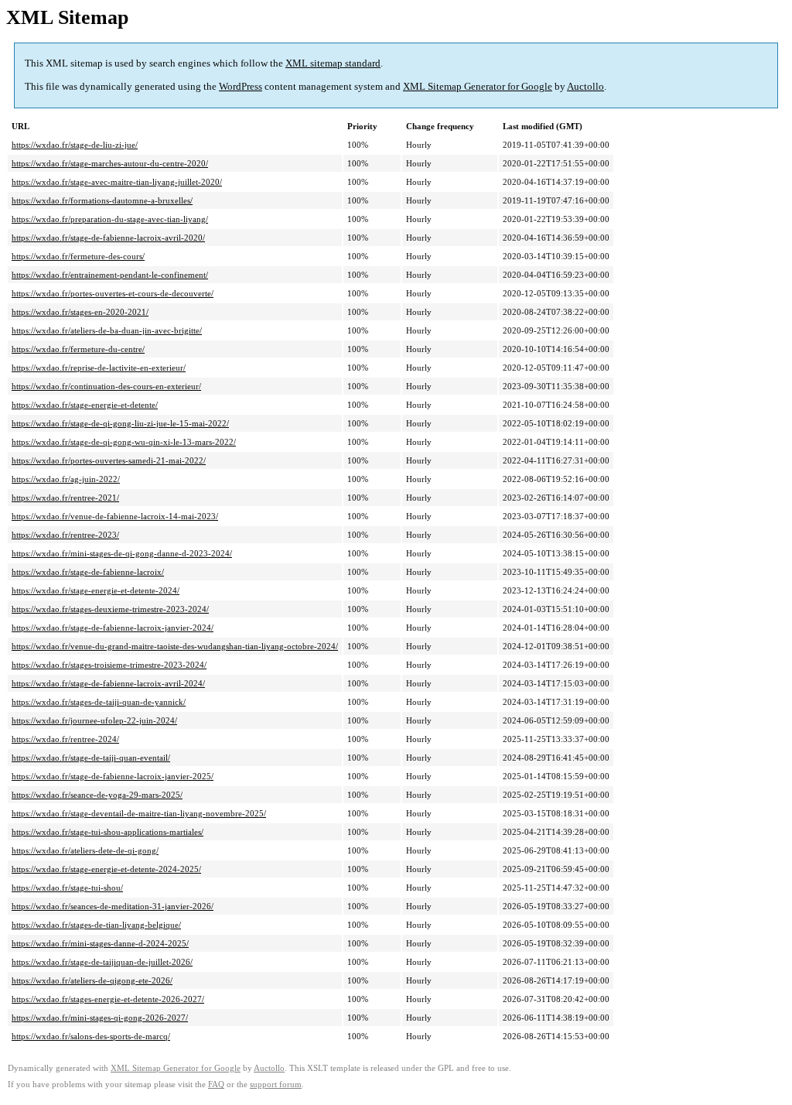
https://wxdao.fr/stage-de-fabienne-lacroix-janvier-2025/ (112, 776)
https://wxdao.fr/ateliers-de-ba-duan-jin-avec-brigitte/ (107, 330)
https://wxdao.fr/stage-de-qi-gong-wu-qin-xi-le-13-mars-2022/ (124, 441)
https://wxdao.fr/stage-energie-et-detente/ (85, 404)
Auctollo (585, 86)
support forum (276, 1084)
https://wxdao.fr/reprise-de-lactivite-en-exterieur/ (99, 367)
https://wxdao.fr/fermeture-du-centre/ (78, 349)
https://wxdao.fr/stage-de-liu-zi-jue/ (75, 144)
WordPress (240, 86)
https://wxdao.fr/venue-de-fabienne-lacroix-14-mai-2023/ (115, 516)
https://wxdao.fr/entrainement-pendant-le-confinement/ (110, 274)
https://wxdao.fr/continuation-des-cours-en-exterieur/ (106, 386)
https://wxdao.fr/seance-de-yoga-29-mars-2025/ (97, 794)
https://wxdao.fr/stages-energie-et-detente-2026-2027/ (108, 999)
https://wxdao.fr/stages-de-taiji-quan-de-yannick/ (99, 701)
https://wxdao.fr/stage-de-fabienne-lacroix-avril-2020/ (108, 237)
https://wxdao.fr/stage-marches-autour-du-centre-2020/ (110, 163)
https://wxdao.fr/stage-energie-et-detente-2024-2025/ (106, 869)
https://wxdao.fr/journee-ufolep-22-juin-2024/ (94, 720)
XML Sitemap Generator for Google (477, 86)
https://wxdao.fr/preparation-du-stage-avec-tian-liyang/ (110, 219)
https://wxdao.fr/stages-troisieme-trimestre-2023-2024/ (109, 664)
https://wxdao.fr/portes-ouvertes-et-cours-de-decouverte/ (112, 293)
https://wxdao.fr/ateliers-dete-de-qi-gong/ (85, 850)
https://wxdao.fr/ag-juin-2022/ (66, 479)
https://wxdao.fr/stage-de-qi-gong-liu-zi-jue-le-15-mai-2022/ (120, 423)
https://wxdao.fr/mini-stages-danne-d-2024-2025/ (100, 943)
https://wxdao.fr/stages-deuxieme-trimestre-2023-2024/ (110, 609)
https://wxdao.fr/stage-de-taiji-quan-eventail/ (91, 757)
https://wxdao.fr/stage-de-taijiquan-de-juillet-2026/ (102, 961)
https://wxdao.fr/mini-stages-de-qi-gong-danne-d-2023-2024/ (122, 553)
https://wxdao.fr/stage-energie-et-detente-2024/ (95, 590)
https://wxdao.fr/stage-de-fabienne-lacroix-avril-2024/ (108, 683)
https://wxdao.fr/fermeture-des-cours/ (78, 256)
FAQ (216, 1084)
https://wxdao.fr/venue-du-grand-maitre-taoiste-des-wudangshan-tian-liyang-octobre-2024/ (175, 646)
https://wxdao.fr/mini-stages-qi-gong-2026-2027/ (100, 1017)
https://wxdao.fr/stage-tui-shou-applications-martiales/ (107, 831)
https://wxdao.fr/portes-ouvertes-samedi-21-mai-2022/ (109, 460)
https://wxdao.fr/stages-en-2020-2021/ (80, 311)
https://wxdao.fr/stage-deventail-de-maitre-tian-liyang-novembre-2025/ (139, 813)
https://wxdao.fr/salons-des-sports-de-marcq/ (91, 1036)
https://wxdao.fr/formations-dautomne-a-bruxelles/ (102, 200)
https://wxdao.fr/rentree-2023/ (65, 534)
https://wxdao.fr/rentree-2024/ (65, 739)
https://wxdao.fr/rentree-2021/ (65, 497)
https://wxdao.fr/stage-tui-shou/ (67, 887)
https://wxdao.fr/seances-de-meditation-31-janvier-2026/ (112, 906)
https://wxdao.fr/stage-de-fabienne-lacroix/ (88, 571)
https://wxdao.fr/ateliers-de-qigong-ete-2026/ (92, 980)
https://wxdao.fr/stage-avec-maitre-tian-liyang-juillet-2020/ (117, 181)
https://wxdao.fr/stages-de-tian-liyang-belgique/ (96, 924)
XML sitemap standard (333, 63)
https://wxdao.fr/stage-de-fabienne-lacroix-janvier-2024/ (112, 627)
